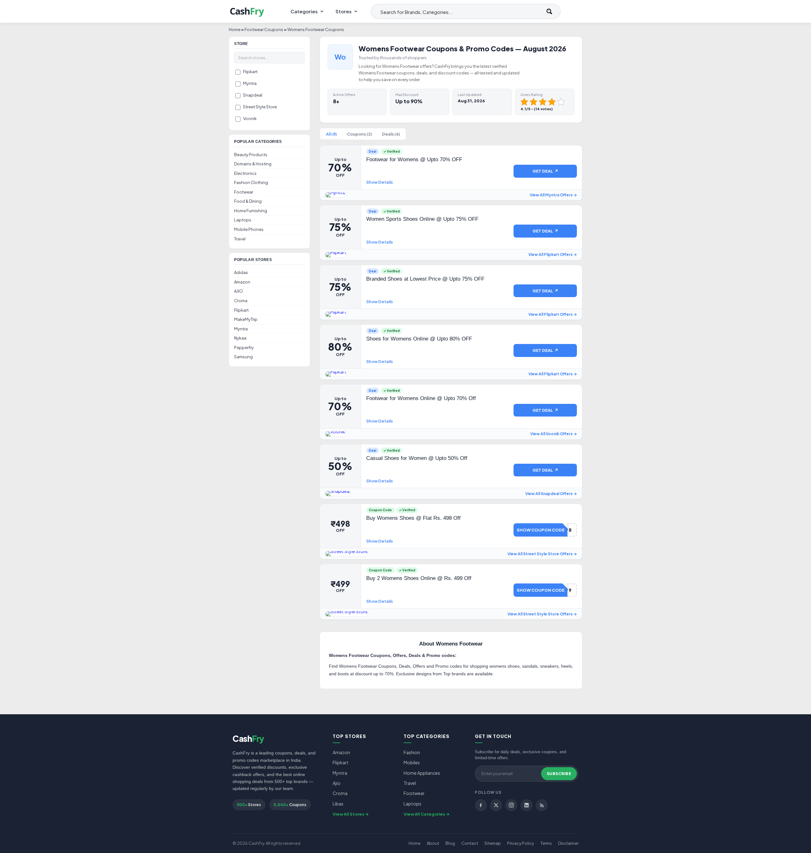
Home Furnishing (250, 210)
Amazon (242, 281)
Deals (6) (391, 134)
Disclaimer (568, 843)
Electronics (245, 173)
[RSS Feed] (542, 805)
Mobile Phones (249, 229)
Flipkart (250, 71)
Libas (338, 803)
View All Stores (348, 814)
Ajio (337, 783)
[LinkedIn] (526, 805)
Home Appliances (422, 773)
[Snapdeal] (337, 493)
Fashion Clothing (251, 182)
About (433, 843)
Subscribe (559, 773)
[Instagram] (511, 805)
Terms (546, 843)
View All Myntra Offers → (553, 195)
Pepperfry (244, 347)
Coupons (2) (359, 134)
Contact (469, 843)
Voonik (250, 118)
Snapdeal (252, 95)
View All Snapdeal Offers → (551, 493)
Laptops (242, 219)
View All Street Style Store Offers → (542, 553)
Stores (343, 11)
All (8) (331, 134)
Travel (240, 238)
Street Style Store (260, 106)
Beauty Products (250, 154)
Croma (240, 300)
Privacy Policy (520, 843)
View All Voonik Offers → (553, 433)
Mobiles (412, 762)
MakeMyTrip (246, 319)
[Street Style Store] (346, 554)
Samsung (243, 356)
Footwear (243, 191)
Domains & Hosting (252, 163)
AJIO (238, 291)
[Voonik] (335, 434)
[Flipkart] (336, 255)
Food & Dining (248, 201)
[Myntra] (335, 195)
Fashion (412, 752)
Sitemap (492, 843)
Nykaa (240, 338)
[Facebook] (481, 805)
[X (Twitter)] (496, 805)
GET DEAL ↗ (545, 171)
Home (414, 843)
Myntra (250, 83)
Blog (450, 843)
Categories (304, 11)
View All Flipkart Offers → (552, 254)
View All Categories (424, 814)
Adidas (241, 272)
